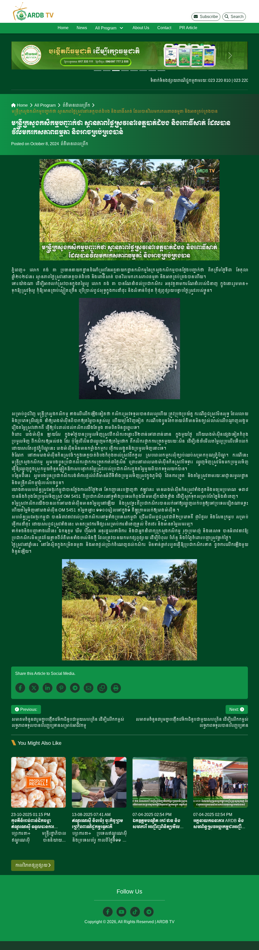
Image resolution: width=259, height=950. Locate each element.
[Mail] (88, 688)
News (82, 28)
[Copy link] (102, 688)
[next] (230, 55)
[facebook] (20, 688)
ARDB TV (166, 922)
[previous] (29, 55)
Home (63, 28)
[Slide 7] (152, 70)
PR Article (188, 28)
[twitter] (34, 688)
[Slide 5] (134, 70)
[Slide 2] (107, 70)
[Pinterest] (61, 688)
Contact (164, 28)
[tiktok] (135, 912)
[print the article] (116, 688)
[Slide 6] (143, 70)
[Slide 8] (161, 70)
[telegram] (149, 912)
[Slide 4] (125, 70)
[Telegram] (75, 688)
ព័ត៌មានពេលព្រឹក (76, 105)
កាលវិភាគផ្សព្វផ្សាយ (31, 865)
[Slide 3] (116, 70)
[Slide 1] (97, 70)
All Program (105, 28)
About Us (141, 28)
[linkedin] (47, 688)
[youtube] (121, 912)
